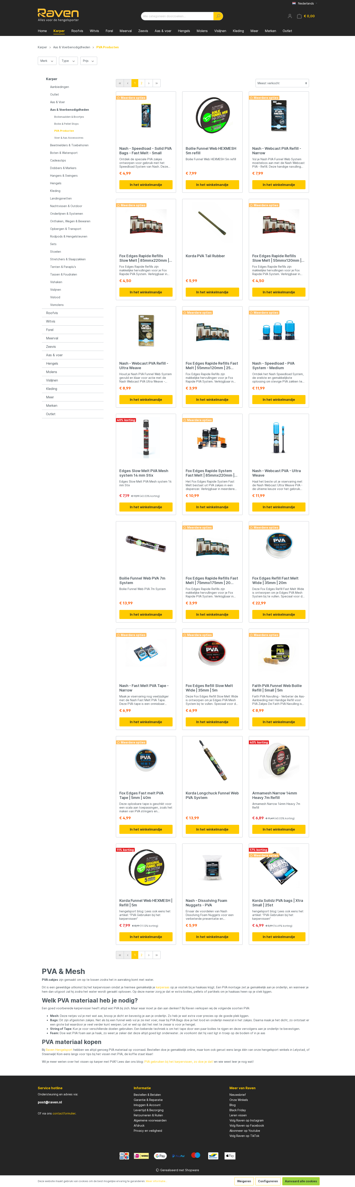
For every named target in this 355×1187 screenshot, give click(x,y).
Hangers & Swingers (64, 175)
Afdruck (139, 1125)
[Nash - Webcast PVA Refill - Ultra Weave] (146, 330)
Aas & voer (54, 355)
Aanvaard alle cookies (301, 1181)
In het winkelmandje (146, 185)
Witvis (50, 321)
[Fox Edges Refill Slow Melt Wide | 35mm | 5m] (212, 652)
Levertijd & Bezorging (149, 1110)
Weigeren (244, 1181)
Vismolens (57, 305)
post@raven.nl (50, 1102)
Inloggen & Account (147, 1105)
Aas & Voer (57, 102)
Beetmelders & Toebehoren (69, 145)
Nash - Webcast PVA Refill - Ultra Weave (143, 365)
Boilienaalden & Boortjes (69, 116)
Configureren (268, 1181)
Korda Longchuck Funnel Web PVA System (212, 795)
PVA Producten (64, 130)
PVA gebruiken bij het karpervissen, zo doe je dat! (178, 1061)
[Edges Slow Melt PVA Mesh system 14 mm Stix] (146, 437)
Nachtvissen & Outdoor (66, 206)
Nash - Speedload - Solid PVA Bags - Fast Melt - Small (145, 150)
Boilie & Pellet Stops (66, 123)
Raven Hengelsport (59, 1049)
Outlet (54, 94)
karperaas (162, 987)
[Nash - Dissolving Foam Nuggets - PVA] (212, 867)
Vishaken (56, 282)
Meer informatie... (156, 1181)
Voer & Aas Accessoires (68, 137)
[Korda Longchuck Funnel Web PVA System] (212, 760)
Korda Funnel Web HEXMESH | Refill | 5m (145, 902)
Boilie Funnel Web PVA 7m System (142, 580)
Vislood (55, 297)
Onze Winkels (238, 1100)
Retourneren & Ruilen (148, 1115)
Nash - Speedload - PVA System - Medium (273, 365)
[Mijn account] (290, 16)
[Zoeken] (218, 16)
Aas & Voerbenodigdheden (69, 109)
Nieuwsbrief (237, 1094)
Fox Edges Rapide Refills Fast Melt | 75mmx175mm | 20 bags (212, 580)
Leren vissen (238, 1115)
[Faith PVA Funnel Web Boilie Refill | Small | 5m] (278, 652)
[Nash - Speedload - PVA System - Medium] (278, 330)
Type (66, 60)
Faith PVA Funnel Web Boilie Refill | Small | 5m (277, 687)
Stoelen (55, 251)
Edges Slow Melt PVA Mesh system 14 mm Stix (143, 473)
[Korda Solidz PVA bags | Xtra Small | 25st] (278, 867)
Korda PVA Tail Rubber (205, 256)
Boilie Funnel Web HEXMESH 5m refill (211, 150)
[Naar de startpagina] (58, 15)
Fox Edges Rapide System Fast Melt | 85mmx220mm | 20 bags (210, 473)
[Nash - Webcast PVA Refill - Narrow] (278, 115)
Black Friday (237, 1110)
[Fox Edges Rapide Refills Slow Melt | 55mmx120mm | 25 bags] (278, 222)
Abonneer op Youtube (244, 1130)
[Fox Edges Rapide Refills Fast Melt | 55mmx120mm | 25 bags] (212, 330)
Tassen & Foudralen (63, 274)
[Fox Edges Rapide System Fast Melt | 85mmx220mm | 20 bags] (212, 437)
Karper (51, 79)
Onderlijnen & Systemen (66, 213)
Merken (51, 405)
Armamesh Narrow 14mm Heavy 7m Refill (274, 795)
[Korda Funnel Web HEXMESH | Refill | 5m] (146, 867)
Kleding (55, 190)
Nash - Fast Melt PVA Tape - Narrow (144, 687)
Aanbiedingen (59, 87)
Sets (53, 244)
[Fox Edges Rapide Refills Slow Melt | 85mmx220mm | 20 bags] (146, 222)
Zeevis (51, 347)
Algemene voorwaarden (150, 1120)
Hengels (55, 183)
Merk (44, 60)
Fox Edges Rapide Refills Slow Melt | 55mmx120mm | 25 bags (276, 258)
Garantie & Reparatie (148, 1100)
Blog (232, 1105)
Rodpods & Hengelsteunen (68, 236)
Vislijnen (55, 289)
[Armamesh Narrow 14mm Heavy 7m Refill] (278, 760)
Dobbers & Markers (63, 168)
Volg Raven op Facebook (246, 1125)
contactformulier (64, 1113)
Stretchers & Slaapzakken (68, 259)
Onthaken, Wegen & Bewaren (70, 221)
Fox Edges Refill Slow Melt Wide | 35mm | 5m (209, 687)
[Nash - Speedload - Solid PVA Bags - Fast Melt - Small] (146, 115)
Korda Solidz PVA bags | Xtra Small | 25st (277, 902)
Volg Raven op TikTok (244, 1135)
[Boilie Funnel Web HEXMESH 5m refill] (212, 115)
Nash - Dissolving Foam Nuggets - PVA (206, 902)
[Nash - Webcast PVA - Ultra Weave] (278, 437)
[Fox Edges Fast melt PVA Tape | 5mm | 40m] (146, 760)
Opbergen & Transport (65, 228)
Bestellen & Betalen (147, 1094)
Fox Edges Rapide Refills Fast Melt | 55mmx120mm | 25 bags (212, 365)
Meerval (52, 338)
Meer (50, 397)
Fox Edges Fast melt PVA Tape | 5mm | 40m (141, 795)
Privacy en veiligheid (148, 1130)
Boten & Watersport (64, 152)
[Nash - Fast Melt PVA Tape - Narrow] (146, 652)
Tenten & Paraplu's (63, 267)
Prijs (86, 60)
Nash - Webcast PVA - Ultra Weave (276, 473)
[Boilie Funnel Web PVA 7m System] (146, 545)
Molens (51, 372)
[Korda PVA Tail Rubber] (212, 222)
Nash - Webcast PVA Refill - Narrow (276, 150)
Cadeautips (58, 160)
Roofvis (52, 313)
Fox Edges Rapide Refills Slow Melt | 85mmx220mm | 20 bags (144, 258)
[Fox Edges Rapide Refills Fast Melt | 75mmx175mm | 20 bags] (212, 545)
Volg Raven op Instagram (246, 1120)
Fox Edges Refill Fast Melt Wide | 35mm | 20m (275, 580)
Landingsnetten (61, 198)
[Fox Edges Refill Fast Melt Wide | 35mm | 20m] (278, 545)
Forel (49, 330)
